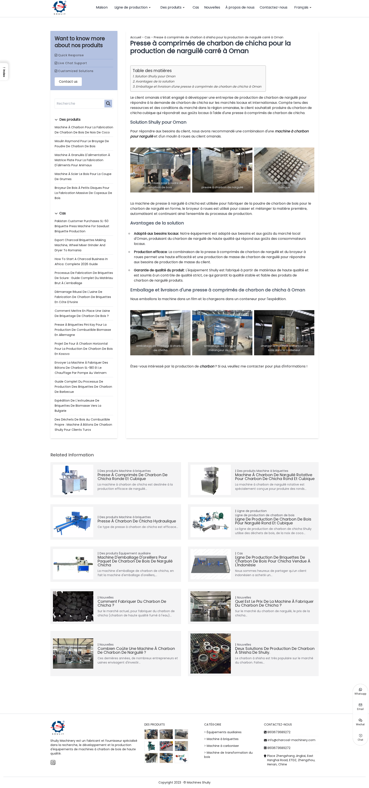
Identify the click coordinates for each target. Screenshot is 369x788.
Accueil (135, 37)
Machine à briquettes (135, 471)
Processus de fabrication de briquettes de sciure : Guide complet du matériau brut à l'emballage (84, 278)
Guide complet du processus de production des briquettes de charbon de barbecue (83, 386)
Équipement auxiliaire (135, 553)
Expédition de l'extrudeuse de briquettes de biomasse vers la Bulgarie (78, 405)
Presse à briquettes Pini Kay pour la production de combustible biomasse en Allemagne (83, 329)
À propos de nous (240, 7)
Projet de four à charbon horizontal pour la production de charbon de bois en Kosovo (84, 348)
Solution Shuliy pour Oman (155, 76)
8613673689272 (278, 732)
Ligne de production (131, 7)
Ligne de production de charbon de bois (264, 515)
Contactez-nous (273, 7)
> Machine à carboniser (221, 746)
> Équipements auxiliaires (223, 732)
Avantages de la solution (155, 81)
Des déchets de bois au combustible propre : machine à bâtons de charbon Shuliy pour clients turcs (83, 424)
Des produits (171, 7)
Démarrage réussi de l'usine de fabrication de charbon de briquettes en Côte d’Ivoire (83, 297)
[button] (4, 71)
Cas (196, 7)
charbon (207, 366)
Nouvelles (212, 7)
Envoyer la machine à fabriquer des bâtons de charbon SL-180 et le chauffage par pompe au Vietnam (81, 367)
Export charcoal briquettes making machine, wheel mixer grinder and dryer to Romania (80, 245)
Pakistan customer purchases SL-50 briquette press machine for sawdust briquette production (82, 226)
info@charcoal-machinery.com (291, 740)
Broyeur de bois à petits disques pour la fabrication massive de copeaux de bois (83, 193)
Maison (102, 7)
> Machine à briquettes (221, 739)
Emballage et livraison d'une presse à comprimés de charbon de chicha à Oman (198, 86)
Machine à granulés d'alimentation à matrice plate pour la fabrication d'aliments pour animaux (82, 160)
